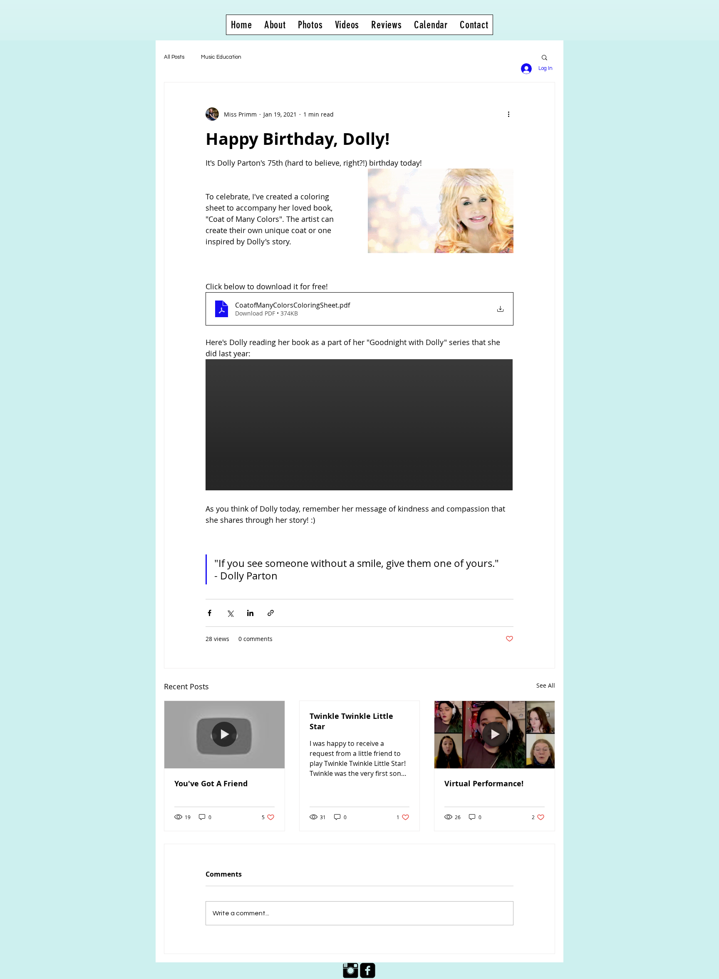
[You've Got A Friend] (224, 734)
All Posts (174, 57)
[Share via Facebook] (209, 613)
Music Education (221, 57)
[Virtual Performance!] (494, 734)
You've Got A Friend (211, 783)
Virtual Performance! (483, 783)
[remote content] (359, 425)
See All (545, 685)
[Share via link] (271, 613)
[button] (544, 57)
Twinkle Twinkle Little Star (351, 721)
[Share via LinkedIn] (250, 613)
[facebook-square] (367, 970)
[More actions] (508, 114)
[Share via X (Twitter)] (230, 613)
